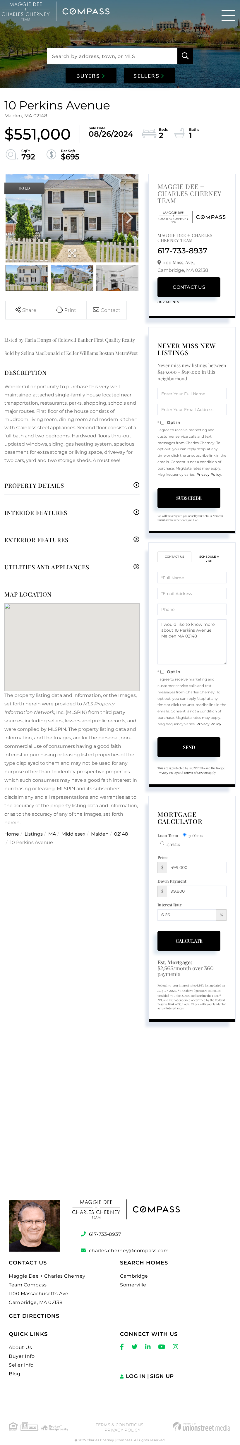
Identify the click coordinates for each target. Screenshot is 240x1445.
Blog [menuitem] (14, 1374)
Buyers (89, 76)
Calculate (189, 941)
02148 (121, 834)
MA (52, 834)
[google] (120, 1116)
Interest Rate (169, 905)
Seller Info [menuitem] (21, 1365)
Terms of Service (196, 773)
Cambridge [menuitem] (134, 1276)
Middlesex (73, 834)
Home (11, 834)
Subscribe (189, 498)
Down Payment (171, 881)
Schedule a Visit (209, 559)
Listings (34, 834)
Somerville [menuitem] (133, 1285)
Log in (136, 1376)
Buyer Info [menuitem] (22, 1356)
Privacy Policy (208, 474)
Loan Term (167, 835)
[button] (185, 56)
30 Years (195, 835)
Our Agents (168, 302)
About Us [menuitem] (20, 1347)
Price (162, 857)
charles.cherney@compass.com (129, 1250)
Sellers (147, 76)
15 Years (173, 844)
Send (189, 747)
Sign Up (162, 1376)
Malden (100, 834)
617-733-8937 (182, 250)
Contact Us (189, 287)
